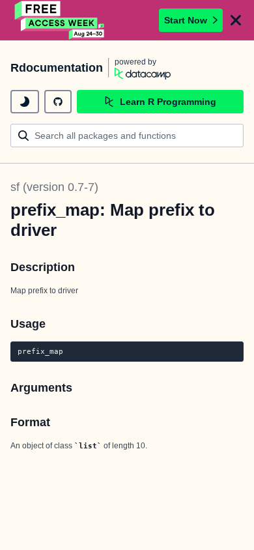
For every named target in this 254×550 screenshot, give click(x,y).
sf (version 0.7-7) (54, 187)
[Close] (236, 20)
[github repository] (58, 101)
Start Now (185, 20)
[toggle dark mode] (24, 101)
